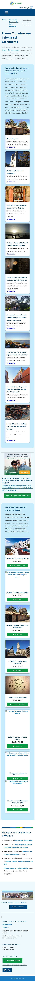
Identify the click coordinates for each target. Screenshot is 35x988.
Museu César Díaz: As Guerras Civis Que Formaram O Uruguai (17, 426)
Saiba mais (11, 147)
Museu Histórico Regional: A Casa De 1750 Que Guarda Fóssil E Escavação (17, 389)
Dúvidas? (6, 927)
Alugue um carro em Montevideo (16, 868)
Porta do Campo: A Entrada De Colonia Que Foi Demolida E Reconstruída (17, 317)
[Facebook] (5, 970)
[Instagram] (9, 970)
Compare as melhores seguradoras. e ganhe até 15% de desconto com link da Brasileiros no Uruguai (17, 488)
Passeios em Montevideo (23, 840)
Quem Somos (7, 924)
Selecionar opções (18, 565)
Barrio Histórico (12, 139)
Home (4, 20)
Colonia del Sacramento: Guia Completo (13, 23)
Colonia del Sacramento (10, 50)
